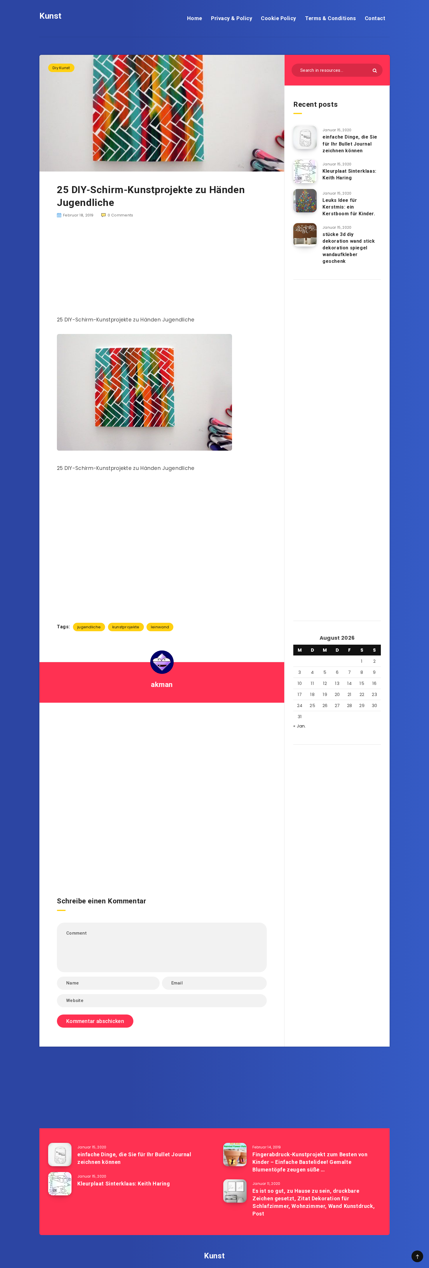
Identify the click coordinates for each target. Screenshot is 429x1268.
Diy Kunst (61, 68)
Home (194, 18)
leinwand (160, 627)
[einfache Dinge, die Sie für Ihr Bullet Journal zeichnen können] (305, 137)
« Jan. (299, 726)
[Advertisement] (162, 270)
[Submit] (375, 70)
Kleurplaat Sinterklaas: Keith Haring (349, 174)
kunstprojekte (125, 627)
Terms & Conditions (330, 18)
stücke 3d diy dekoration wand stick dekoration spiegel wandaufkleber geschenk (348, 248)
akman (162, 685)
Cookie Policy (278, 18)
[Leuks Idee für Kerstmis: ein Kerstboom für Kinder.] (305, 200)
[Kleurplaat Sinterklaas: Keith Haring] (305, 171)
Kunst (50, 16)
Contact (375, 18)
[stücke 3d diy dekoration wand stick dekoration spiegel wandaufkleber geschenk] (305, 234)
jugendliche (89, 627)
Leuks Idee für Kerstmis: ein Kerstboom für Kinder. (348, 206)
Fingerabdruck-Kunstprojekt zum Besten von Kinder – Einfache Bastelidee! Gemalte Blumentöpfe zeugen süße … (310, 1162)
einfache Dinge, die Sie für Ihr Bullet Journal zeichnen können (349, 143)
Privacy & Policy (231, 18)
